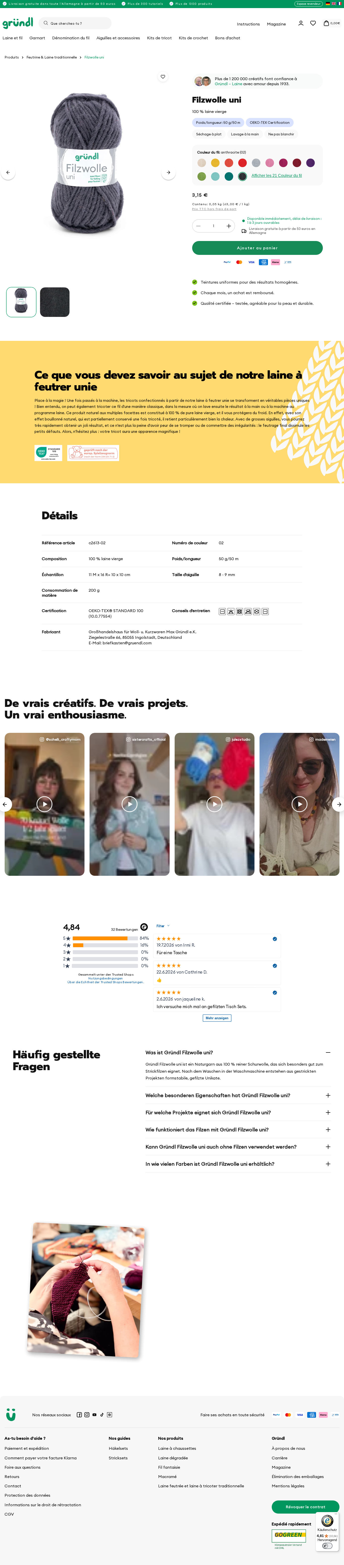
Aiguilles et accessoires (118, 38)
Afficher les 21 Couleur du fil (277, 176)
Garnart (37, 38)
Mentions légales (288, 1485)
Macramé (167, 1476)
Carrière (279, 1457)
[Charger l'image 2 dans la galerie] (55, 302)
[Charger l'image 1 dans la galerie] (21, 302)
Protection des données (27, 1495)
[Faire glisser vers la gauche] (8, 172)
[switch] (327, 1546)
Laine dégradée (173, 1457)
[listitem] (328, 4)
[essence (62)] (228, 176)
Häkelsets (118, 1448)
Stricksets (118, 1457)
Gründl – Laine (228, 83)
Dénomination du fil (70, 38)
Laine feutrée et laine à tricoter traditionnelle (201, 1485)
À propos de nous (288, 1448)
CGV (9, 1514)
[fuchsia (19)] (283, 163)
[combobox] (75, 23)
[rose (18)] (269, 163)
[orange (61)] (228, 163)
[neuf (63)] (215, 176)
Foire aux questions (23, 1467)
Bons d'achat (227, 38)
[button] (313, 23)
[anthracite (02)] (242, 176)
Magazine (281, 1467)
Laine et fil (12, 38)
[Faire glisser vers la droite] (168, 172)
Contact (13, 1485)
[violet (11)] (310, 163)
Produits (12, 57)
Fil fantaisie (169, 1467)
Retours (12, 1476)
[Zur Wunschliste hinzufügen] (163, 77)
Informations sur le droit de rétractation (43, 1504)
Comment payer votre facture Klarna (41, 1457)
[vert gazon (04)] (201, 176)
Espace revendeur (308, 4)
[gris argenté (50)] (256, 163)
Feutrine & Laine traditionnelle (51, 57)
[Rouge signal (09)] (242, 163)
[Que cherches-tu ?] (46, 23)
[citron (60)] (215, 163)
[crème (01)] (201, 163)
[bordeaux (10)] (296, 163)
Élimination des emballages (298, 1476)
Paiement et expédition (27, 1448)
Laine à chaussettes (177, 1448)
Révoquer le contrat (305, 1506)
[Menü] (336, 1515)
